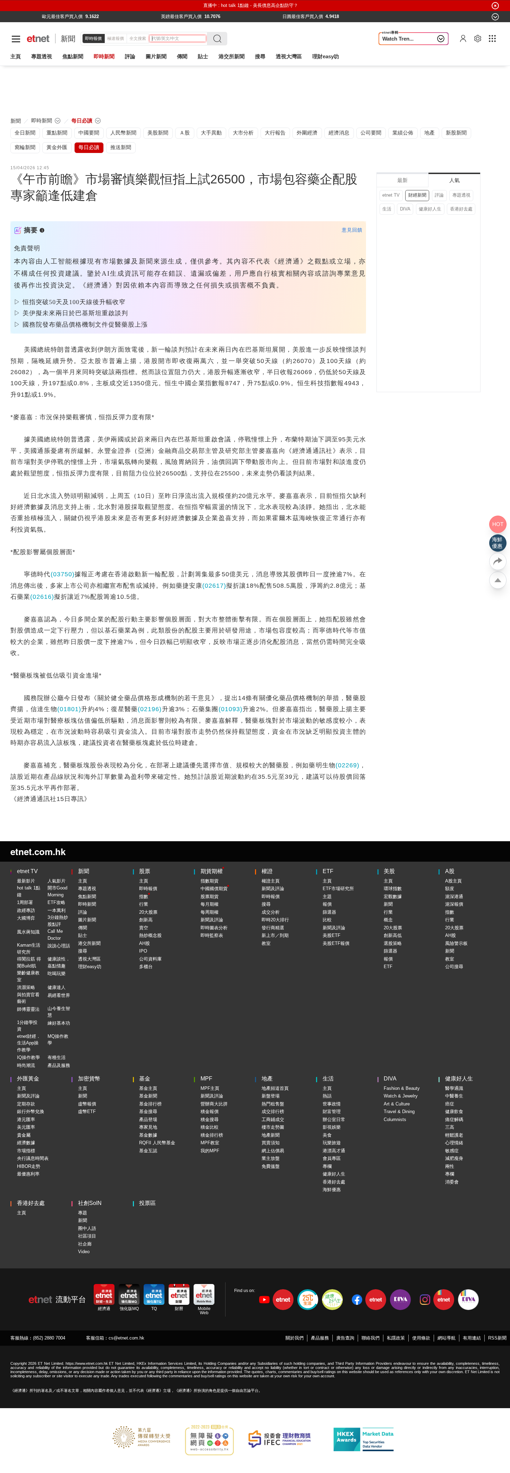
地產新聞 (271, 1135)
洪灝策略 (26, 987)
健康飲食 (454, 1111)
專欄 (327, 1166)
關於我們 (295, 1338)
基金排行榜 (150, 1103)
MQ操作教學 (58, 1040)
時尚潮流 (26, 1065)
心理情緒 (454, 1142)
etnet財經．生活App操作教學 (29, 1043)
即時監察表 (212, 935)
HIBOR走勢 (28, 1166)
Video (84, 1251)
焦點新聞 (87, 896)
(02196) (150, 709)
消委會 (452, 1182)
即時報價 (93, 38)
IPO (143, 951)
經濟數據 (26, 1142)
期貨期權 (212, 871)
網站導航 (446, 1338)
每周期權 (210, 912)
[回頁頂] (498, 580)
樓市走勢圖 (273, 1127)
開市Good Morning (57, 891)
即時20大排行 (275, 919)
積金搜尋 (210, 1119)
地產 (267, 1079)
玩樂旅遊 (332, 1142)
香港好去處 (461, 209)
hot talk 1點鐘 (28, 891)
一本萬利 (57, 910)
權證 (267, 871)
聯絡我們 (371, 1338)
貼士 (82, 935)
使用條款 (421, 1338)
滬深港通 (454, 896)
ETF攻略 (56, 902)
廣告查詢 (345, 1338)
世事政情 (332, 1103)
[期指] (155, 16)
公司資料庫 (150, 959)
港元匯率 (26, 1119)
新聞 (68, 39)
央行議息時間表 (33, 1158)
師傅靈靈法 (28, 1009)
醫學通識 (454, 1088)
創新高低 (393, 935)
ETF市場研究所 (338, 888)
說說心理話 (59, 945)
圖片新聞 (156, 56)
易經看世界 (59, 995)
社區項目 (87, 1236)
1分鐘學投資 (27, 1026)
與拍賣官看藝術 (28, 998)
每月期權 (210, 904)
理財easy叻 (325, 56)
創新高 (146, 919)
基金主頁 (148, 1088)
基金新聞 (148, 1096)
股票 (144, 871)
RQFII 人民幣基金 (157, 1142)
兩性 (449, 1166)
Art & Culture (397, 1103)
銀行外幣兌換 (30, 1111)
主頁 (15, 56)
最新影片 (26, 881)
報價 (327, 904)
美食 (327, 1135)
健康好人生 (430, 209)
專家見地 (148, 1127)
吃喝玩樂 (57, 973)
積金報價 (210, 1111)
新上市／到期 (275, 935)
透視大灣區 (289, 56)
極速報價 (115, 38)
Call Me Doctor (55, 935)
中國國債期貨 (214, 888)
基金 (144, 1079)
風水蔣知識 (28, 931)
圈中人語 (87, 1228)
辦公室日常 (334, 1119)
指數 (143, 896)
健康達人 (57, 987)
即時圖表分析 (214, 927)
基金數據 (148, 1135)
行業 (143, 904)
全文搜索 (137, 38)
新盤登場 (271, 1096)
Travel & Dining (399, 1111)
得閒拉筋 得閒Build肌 (29, 962)
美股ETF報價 (336, 943)
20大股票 (148, 912)
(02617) (214, 585)
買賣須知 (271, 1142)
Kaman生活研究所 (28, 948)
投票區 (147, 1203)
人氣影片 (57, 881)
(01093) (231, 709)
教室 (266, 943)
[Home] (38, 38)
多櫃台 (146, 966)
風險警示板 (456, 943)
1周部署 (25, 902)
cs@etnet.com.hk (126, 1338)
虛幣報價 (87, 1103)
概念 (388, 919)
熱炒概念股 (150, 935)
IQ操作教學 (28, 1057)
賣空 (143, 927)
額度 (449, 888)
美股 (389, 871)
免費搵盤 (271, 1166)
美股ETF (331, 935)
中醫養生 (454, 1096)
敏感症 (452, 1150)
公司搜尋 (454, 966)
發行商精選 (273, 927)
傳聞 (82, 927)
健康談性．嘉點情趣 (59, 962)
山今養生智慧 (59, 1012)
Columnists (395, 1119)
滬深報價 (454, 904)
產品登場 (148, 1119)
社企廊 (85, 1244)
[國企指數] (280, 16)
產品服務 (320, 1338)
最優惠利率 (28, 1174)
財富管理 (332, 1111)
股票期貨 (210, 896)
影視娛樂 (332, 1127)
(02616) (42, 596)
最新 (402, 180)
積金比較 (210, 1127)
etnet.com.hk (38, 851)
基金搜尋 (148, 1111)
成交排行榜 (273, 1111)
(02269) (347, 765)
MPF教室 (210, 1142)
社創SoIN (90, 1203)
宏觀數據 (393, 896)
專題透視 (461, 195)
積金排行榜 (212, 1135)
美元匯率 (26, 1127)
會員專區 (332, 1158)
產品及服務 (59, 1065)
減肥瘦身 (454, 1158)
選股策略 (393, 943)
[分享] (498, 561)
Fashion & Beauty (402, 1088)
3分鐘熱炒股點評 (58, 921)
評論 (439, 195)
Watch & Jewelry (401, 1096)
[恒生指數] (37, 16)
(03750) (63, 574)
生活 (386, 209)
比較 (327, 919)
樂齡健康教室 (28, 976)
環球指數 (393, 888)
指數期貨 (210, 881)
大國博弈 (26, 918)
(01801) (69, 709)
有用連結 (472, 1338)
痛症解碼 (454, 1119)
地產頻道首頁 (275, 1088)
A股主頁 (453, 881)
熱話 (327, 1096)
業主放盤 (271, 1158)
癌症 (449, 1103)
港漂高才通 (334, 1150)
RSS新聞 (497, 1338)
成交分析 (271, 912)
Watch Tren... (398, 39)
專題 (82, 1212)
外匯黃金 (28, 1079)
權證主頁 (271, 881)
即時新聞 (87, 904)
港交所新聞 (232, 56)
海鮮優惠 (332, 1189)
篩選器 (329, 912)
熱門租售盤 (273, 1103)
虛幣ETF (87, 1111)
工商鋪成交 (273, 1119)
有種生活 (57, 1057)
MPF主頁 (210, 1088)
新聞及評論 (212, 919)
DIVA (405, 209)
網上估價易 (273, 1150)
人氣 (454, 180)
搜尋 (260, 56)
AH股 (144, 943)
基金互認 (148, 1150)
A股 (449, 871)
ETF (328, 871)
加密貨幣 (89, 1079)
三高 (449, 1127)
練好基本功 (59, 1023)
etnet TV (391, 195)
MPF (206, 1079)
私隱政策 (396, 1338)
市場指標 (26, 1150)
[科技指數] (400, 16)
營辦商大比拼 (214, 1103)
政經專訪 (26, 910)
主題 (327, 896)
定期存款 (26, 1103)
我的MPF (210, 1150)
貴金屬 (24, 1135)
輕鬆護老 (454, 1135)
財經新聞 (417, 195)
